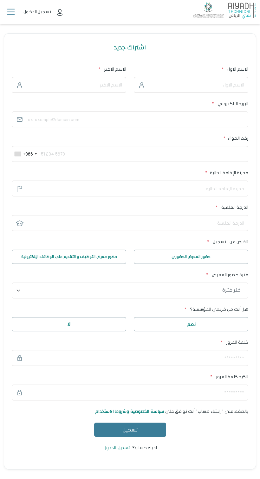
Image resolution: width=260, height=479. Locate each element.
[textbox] (133, 290)
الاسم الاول (237, 69)
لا (69, 324)
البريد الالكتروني (233, 103)
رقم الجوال (235, 138)
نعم (191, 324)
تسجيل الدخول (116, 448)
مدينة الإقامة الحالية (226, 172)
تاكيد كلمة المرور (232, 376)
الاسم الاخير (115, 69)
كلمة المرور (237, 342)
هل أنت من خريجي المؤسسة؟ (216, 309)
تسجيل (130, 429)
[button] (11, 11)
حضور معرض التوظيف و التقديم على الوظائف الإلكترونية (69, 257)
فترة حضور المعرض (227, 274)
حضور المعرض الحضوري (191, 257)
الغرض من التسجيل (227, 242)
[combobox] (25, 154)
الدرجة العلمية (232, 207)
